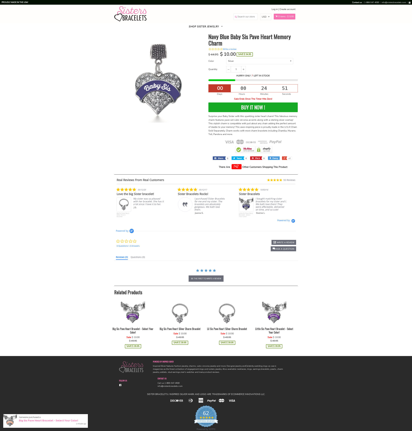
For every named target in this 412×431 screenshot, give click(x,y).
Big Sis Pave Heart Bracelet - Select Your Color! (132, 330)
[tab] (122, 258)
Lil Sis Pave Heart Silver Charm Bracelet (227, 329)
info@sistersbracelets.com (394, 2)
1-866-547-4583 (371, 2)
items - (286, 16)
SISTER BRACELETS (157, 394)
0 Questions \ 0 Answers (128, 245)
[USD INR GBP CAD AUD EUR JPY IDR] (265, 17)
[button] (283, 248)
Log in (275, 9)
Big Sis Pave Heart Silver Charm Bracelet (180, 329)
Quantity (212, 69)
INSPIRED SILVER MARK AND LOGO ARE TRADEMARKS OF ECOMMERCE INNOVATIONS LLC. (217, 394)
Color (211, 61)
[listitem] (141, 203)
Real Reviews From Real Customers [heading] (140, 180)
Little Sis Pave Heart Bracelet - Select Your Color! (274, 330)
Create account (287, 9)
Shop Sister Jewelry (204, 26)
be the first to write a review (206, 278)
